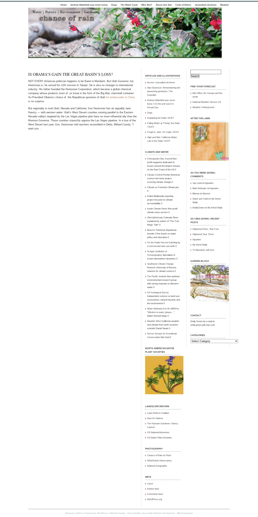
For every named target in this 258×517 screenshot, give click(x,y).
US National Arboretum (158, 432)
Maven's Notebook (156, 230)
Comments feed (155, 494)
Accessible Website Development (158, 513)
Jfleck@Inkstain (155, 217)
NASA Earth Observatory (159, 460)
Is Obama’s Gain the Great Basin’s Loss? (70, 74)
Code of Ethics (183, 5)
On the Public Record (157, 242)
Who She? (146, 5)
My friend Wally (215, 207)
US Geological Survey (158, 292)
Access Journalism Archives (161, 82)
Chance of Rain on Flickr (159, 455)
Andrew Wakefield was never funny (89, 5)
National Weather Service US (206, 102)
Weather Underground (203, 107)
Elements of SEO (73, 513)
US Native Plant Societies (159, 437)
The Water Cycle (129, 5)
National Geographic (157, 466)
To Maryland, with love (203, 250)
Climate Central (154, 175)
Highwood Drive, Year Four (205, 229)
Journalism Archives (205, 5)
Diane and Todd (200, 199)
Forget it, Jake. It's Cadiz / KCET (163, 132)
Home (63, 5)
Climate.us (152, 187)
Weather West (154, 321)
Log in (150, 483)
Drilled (150, 196)
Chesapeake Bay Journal (159, 158)
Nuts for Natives (155, 418)
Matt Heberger (199, 188)
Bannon (206, 193)
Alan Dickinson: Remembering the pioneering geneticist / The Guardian (163, 91)
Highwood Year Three (203, 234)
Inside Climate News (157, 208)
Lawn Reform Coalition (158, 413)
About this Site (164, 5)
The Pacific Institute (156, 276)
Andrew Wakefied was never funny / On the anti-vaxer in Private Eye (161, 104)
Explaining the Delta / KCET (160, 118)
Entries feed (153, 489)
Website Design (117, 513)
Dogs (114, 5)
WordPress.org (154, 499)
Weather (224, 5)
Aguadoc (209, 183)
